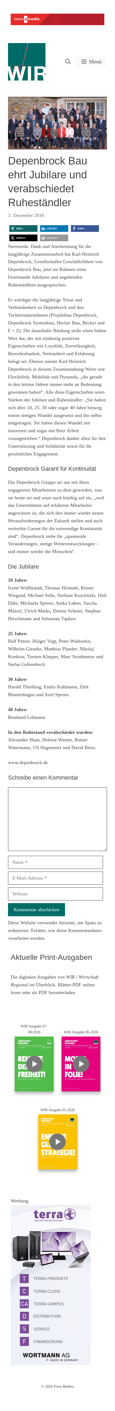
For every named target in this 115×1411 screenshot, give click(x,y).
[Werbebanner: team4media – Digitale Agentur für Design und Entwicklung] (57, 24)
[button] (68, 61)
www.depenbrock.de (28, 762)
